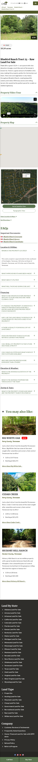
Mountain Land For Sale (13, 700)
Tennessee (10, 7)
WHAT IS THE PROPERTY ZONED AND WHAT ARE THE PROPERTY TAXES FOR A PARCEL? (17, 392)
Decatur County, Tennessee (12, 554)
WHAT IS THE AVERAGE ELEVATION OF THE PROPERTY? (16, 372)
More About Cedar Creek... (11, 522)
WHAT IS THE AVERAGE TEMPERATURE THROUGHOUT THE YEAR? (15, 381)
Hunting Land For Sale (12, 696)
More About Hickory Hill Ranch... (14, 581)
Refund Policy (9, 743)
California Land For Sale (13, 619)
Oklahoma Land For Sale (13, 662)
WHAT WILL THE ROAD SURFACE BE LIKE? (16, 286)
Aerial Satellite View (19, 206)
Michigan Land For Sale (12, 639)
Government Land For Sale (14, 706)
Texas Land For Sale (11, 669)
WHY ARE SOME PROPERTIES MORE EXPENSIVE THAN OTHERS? (14, 361)
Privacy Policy (9, 740)
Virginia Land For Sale (12, 675)
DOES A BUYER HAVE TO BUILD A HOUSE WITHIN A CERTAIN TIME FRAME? (16, 336)
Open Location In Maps (8, 216)
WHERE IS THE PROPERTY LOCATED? (14, 251)
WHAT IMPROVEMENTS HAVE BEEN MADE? (17, 273)
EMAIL (22, 3)
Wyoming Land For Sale (13, 682)
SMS (27, 3)
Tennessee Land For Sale (13, 665)
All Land (4, 7)
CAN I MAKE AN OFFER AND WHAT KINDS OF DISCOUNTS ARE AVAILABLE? (17, 353)
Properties (8, 693)
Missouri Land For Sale (12, 649)
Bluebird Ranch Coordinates (13, 242)
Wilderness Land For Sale (13, 716)
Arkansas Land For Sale (12, 616)
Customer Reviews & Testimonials (16, 727)
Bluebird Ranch (18, 7)
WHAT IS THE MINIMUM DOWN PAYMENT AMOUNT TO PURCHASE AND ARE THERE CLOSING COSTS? (16, 297)
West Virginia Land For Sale (14, 679)
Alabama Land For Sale (12, 609)
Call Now (9, 759)
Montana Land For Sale (12, 652)
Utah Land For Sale (11, 672)
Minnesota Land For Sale (13, 642)
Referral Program (10, 746)
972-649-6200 (14, 3)
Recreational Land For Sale (14, 709)
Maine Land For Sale (11, 636)
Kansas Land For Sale (12, 629)
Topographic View (19, 211)
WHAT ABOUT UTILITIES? (10, 280)
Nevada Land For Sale (12, 656)
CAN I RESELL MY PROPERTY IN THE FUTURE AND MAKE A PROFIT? (17, 345)
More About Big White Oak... (12, 466)
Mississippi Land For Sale (13, 646)
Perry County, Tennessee (11, 441)
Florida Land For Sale (12, 626)
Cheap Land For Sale (11, 703)
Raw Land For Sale (11, 713)
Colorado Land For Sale (12, 623)
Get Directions (5, 220)
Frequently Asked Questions (15, 731)
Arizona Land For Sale (12, 613)
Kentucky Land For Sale (13, 632)
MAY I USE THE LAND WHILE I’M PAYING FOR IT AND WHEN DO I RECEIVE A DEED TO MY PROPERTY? (17, 319)
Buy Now (28, 759)
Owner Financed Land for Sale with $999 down (19, 735)
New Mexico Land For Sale (14, 659)
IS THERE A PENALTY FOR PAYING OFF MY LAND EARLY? (16, 328)
